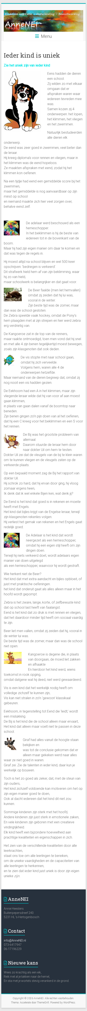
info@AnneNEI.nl (15, 940)
